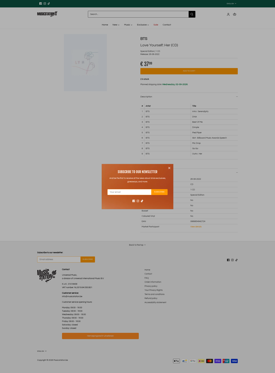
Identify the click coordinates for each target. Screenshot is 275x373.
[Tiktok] (142, 200)
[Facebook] (133, 200)
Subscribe (159, 192)
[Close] (169, 168)
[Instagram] (138, 200)
